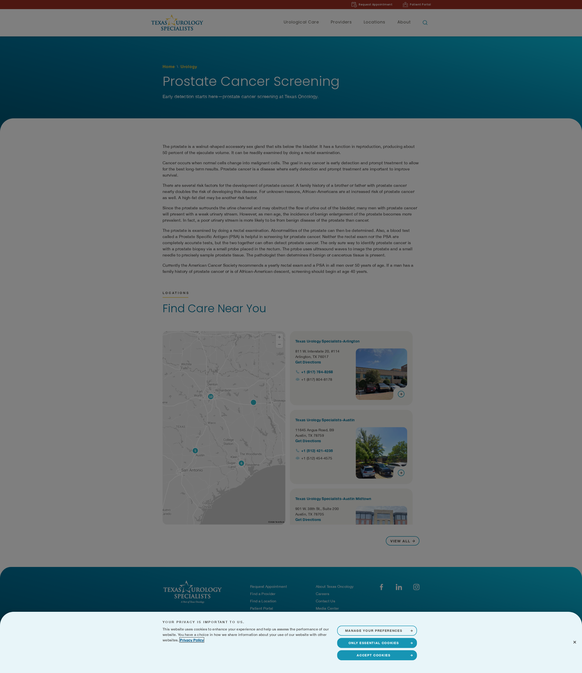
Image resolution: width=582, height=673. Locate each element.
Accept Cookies (374, 655)
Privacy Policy (192, 640)
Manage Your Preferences (373, 630)
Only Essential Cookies (374, 643)
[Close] (575, 642)
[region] (291, 642)
